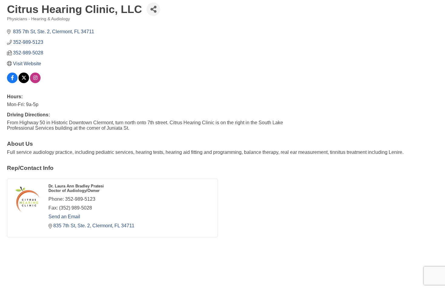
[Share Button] (153, 9)
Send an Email (64, 216)
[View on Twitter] (23, 81)
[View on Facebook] (12, 81)
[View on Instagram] (35, 81)
